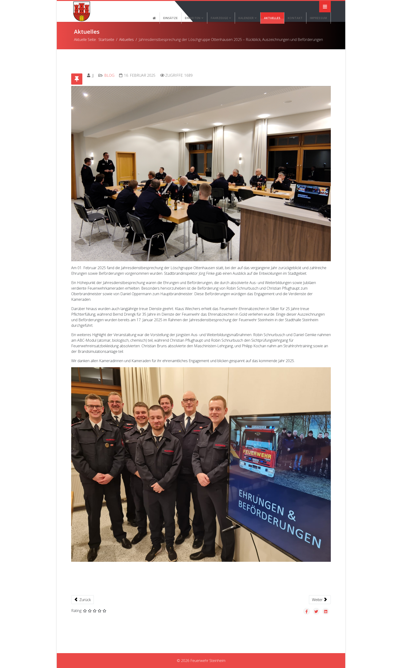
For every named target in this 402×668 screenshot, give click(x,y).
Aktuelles (272, 18)
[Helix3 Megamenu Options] (325, 6)
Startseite (106, 39)
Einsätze (170, 18)
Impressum (318, 18)
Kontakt (295, 18)
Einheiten (193, 18)
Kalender (246, 18)
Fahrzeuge (219, 18)
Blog (109, 75)
